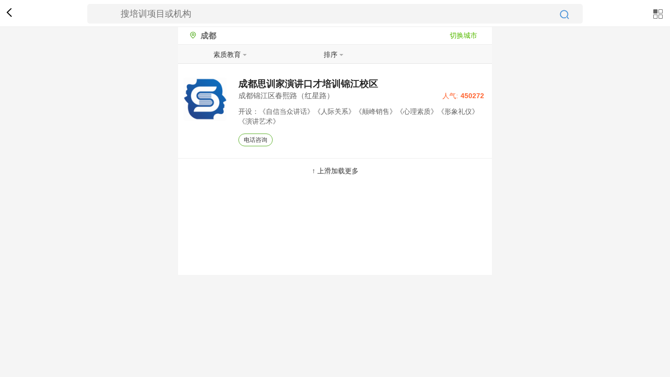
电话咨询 (255, 139)
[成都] (190, 35)
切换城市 (463, 35)
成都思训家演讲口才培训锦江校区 (308, 84)
